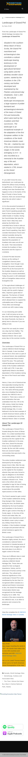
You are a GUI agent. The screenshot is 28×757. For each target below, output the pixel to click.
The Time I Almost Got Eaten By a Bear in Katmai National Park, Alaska (13, 684)
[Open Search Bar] (22, 8)
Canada (6, 673)
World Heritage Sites (17, 673)
